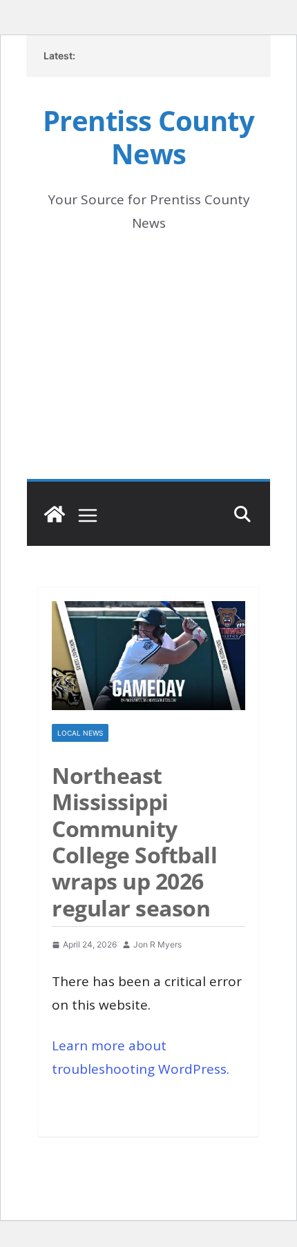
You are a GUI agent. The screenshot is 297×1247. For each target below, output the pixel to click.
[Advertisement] (148, 375)
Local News (80, 733)
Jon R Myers (157, 944)
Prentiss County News (149, 137)
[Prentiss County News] (54, 514)
